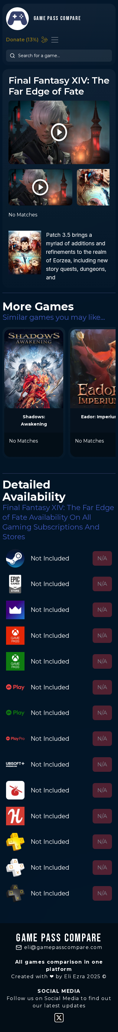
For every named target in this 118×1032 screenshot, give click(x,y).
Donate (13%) (22, 40)
